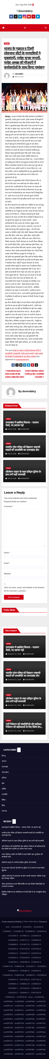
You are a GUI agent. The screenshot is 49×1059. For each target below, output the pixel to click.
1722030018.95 (36, 940)
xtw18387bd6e (41, 1041)
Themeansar (43, 921)
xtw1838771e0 (30, 1023)
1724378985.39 (41, 975)
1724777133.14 (36, 979)
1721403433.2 (27, 927)
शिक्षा (3, 805)
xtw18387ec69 (40, 1054)
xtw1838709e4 (8, 1001)
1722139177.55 (24, 944)
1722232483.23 (13, 949)
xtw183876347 (19, 1019)
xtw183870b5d (19, 1001)
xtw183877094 (8, 1023)
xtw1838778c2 (19, 1028)
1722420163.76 (24, 953)
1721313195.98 (16, 927)
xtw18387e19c (19, 1054)
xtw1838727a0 (41, 1006)
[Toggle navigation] (25, 28)
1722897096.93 (24, 962)
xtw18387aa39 (40, 1036)
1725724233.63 (24, 988)
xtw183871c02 (8, 1006)
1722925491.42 (36, 962)
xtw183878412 (19, 1032)
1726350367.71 (24, 993)
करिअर (4, 778)
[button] (46, 28)
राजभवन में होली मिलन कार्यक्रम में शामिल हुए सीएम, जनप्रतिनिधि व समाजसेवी (34, 374)
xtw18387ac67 (8, 1041)
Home (8, 927)
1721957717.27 (24, 940)
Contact (30, 997)
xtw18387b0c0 (19, 1041)
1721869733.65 (36, 936)
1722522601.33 (13, 958)
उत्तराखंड (5, 767)
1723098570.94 (19, 966)
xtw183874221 (30, 1010)
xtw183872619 (30, 1006)
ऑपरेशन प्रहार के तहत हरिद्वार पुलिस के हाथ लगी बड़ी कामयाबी (23, 473)
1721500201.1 (7, 931)
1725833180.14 (36, 988)
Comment (8, 506)
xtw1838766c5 (41, 1019)
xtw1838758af (40, 1014)
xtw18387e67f (29, 1054)
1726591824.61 (10, 997)
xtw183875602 (30, 1014)
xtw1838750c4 (8, 1014)
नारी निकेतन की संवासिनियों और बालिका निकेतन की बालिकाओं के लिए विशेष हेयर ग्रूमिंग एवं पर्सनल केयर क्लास (23, 726)
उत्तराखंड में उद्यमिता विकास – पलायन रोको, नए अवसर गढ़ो (22, 424)
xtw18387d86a (30, 1049)
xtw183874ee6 (41, 1010)
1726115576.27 (13, 993)
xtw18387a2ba (30, 1036)
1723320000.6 (41, 966)
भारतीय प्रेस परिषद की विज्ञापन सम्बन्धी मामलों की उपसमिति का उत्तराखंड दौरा (22, 448)
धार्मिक (4, 789)
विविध (4, 800)
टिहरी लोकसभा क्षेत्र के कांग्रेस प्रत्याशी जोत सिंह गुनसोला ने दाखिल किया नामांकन (14, 374)
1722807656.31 (13, 962)
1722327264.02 (36, 949)
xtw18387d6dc (19, 1049)
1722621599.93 (24, 958)
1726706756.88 (22, 997)
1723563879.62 (36, 971)
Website (7, 574)
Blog (4, 756)
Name (7, 553)
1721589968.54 (30, 931)
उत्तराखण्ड (7, 43)
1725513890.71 (13, 988)
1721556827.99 (18, 931)
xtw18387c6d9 (30, 1045)
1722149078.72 (36, 944)
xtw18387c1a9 (19, 1045)
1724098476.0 (30, 975)
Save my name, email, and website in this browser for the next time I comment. (24, 589)
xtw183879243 (8, 1036)
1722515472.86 (36, 953)
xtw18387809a (8, 1032)
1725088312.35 (24, 984)
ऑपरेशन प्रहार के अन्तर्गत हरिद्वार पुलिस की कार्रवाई (19, 862)
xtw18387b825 (30, 1041)
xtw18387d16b (8, 1049)
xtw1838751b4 (19, 1014)
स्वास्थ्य (4, 811)
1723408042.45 (13, 971)
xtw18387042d (39, 997)
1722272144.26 (24, 949)
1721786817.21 (24, 936)
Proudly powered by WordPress (12, 921)
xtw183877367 (8, 1028)
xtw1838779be (30, 1028)
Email (7, 563)
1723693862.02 (8, 975)
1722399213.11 (13, 953)
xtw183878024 (41, 1028)
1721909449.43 (13, 940)
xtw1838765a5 (30, 1019)
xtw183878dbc (30, 1032)
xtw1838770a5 (19, 1023)
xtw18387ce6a (40, 1045)
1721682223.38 (41, 931)
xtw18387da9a (41, 1049)
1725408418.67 (36, 984)
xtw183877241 (41, 1023)
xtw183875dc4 (8, 1019)
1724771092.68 (24, 979)
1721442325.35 (38, 927)
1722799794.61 (36, 958)
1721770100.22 (13, 936)
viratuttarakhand (22, 359)
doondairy (19, 74)
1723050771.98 (8, 966)
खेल (3, 783)
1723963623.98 (19, 975)
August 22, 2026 (15, 679)
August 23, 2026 (15, 654)
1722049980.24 (13, 944)
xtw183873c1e (19, 1010)
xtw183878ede (41, 1032)
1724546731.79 (13, 979)
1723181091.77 (31, 966)
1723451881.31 (24, 971)
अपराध (4, 761)
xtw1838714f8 (40, 1001)
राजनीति (4, 794)
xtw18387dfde (8, 1054)
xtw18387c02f (8, 1045)
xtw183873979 (8, 1010)
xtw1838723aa (19, 1006)
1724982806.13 (13, 984)
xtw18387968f (19, 1036)
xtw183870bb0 (30, 1001)
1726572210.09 (36, 993)
